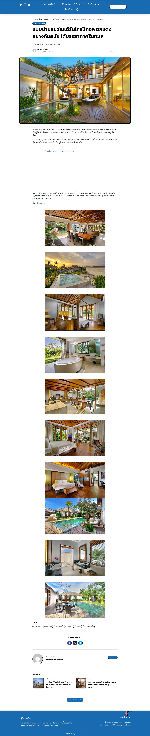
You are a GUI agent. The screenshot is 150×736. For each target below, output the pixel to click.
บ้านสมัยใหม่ (48, 626)
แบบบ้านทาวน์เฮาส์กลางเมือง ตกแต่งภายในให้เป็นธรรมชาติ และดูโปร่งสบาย (102, 685)
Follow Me (112, 657)
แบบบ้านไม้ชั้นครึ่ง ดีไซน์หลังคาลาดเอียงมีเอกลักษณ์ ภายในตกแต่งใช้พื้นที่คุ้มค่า (58, 685)
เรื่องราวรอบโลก (44, 19)
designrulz (41, 203)
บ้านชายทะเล (37, 626)
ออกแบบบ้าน (69, 626)
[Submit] (125, 7)
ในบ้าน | (24, 6)
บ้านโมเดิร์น (58, 626)
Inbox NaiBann (125, 722)
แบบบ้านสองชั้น (89, 626)
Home (34, 19)
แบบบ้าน (78, 626)
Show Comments (75, 700)
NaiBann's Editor (42, 49)
